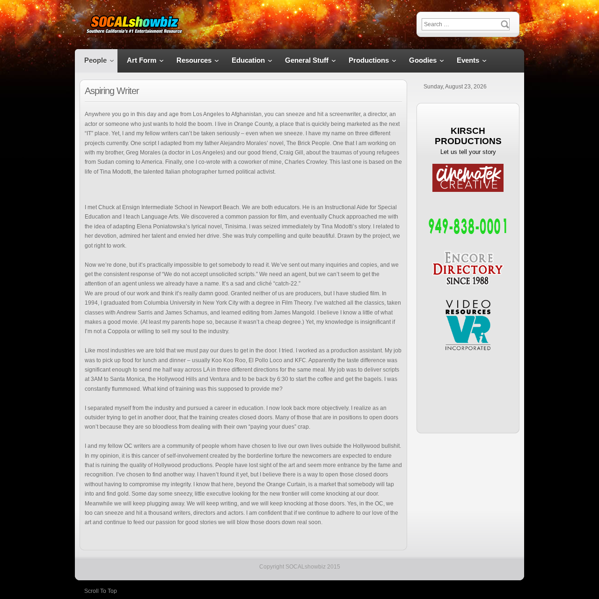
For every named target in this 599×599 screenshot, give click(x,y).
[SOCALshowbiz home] (133, 25)
